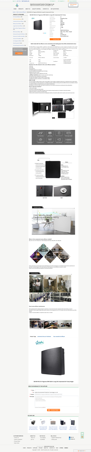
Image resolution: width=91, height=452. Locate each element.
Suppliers (35, 447)
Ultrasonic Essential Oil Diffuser (19, 34)
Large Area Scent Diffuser (18, 25)
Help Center (16, 443)
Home (15, 8)
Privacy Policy (17, 441)
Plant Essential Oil (16, 43)
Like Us (72, 437)
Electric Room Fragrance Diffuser (19, 28)
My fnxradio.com (25, 1)
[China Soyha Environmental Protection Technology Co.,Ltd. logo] (20, 7)
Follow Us (73, 439)
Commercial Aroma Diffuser (18, 21)
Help (57, 447)
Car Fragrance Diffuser (17, 40)
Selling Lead (54, 439)
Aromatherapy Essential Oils (18, 45)
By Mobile (42, 439)
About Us (28, 8)
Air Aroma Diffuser (16, 16)
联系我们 (66, 447)
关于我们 (61, 447)
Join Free (19, 1)
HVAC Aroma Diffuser (21, 12)
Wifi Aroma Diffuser (17, 31)
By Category (43, 437)
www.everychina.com (49, 446)
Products (21, 8)
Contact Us (46, 8)
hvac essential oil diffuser (59, 336)
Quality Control (36, 8)
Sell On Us (53, 436)
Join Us (32, 439)
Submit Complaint (18, 439)
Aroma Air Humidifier (17, 38)
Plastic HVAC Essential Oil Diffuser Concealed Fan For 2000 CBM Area (53, 428)
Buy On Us (42, 436)
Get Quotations (55, 8)
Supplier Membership (56, 437)
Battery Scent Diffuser (17, 23)
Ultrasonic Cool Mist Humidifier (19, 36)
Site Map (40, 447)
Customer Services (18, 436)
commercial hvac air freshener (44, 336)
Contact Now (20, 53)
